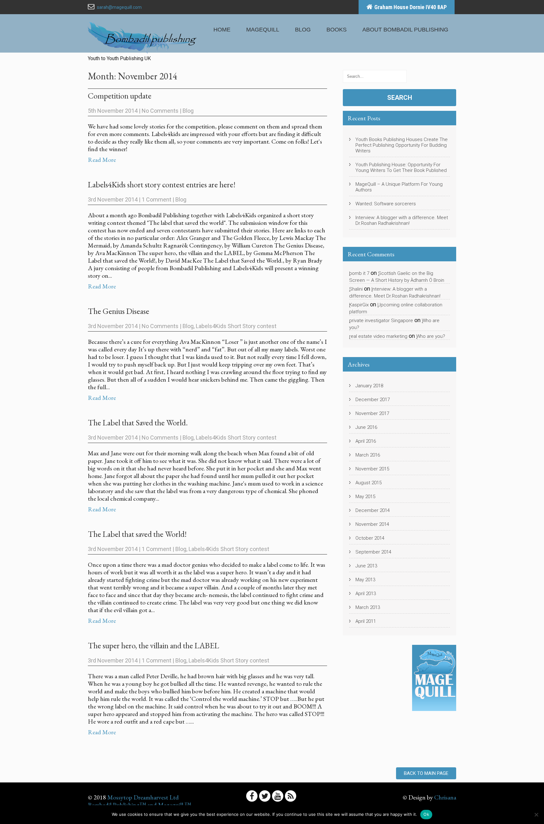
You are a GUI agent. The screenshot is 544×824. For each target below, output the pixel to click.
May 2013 (365, 579)
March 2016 (367, 455)
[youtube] (277, 796)
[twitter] (264, 796)
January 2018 (369, 386)
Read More (102, 160)
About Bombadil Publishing (405, 29)
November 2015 (372, 469)
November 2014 (372, 524)
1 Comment (156, 199)
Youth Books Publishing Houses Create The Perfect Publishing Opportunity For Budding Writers (401, 145)
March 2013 (367, 607)
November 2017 (372, 413)
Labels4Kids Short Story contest (236, 326)
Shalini (356, 289)
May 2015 (365, 496)
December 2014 (372, 510)
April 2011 (365, 621)
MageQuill (262, 29)
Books (336, 29)
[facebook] (252, 796)
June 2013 (366, 566)
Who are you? (430, 336)
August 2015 (368, 483)
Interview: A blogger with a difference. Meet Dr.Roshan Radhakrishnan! (401, 220)
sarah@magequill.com (119, 7)
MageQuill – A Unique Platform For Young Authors (399, 187)
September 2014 (373, 552)
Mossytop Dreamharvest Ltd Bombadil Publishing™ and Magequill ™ (139, 801)
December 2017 (372, 399)
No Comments (160, 110)
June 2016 (366, 427)
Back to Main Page (426, 773)
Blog (303, 29)
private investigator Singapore (381, 320)
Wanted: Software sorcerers (385, 204)
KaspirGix (359, 305)
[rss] (290, 796)
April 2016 (365, 441)
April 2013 (365, 593)
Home (221, 29)
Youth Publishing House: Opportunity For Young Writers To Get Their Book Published (401, 167)
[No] (536, 814)
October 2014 (369, 538)
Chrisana (445, 797)
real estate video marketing (378, 336)
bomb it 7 (359, 273)
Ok (426, 814)
